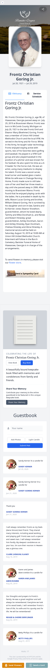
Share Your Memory (16, 402)
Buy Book (27, 363)
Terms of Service (32, 659)
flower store (15, 262)
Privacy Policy (18, 659)
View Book (12, 363)
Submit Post (25, 445)
